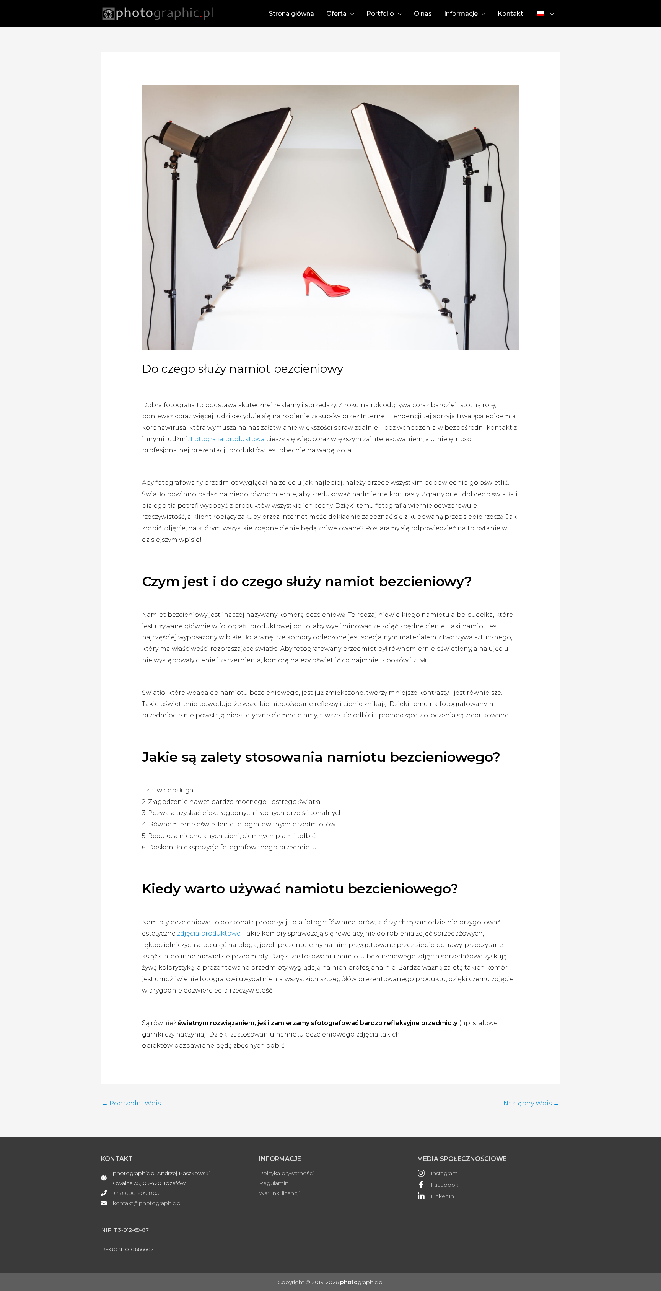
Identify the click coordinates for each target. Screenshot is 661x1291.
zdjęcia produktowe (209, 933)
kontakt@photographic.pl (147, 1203)
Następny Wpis (531, 1103)
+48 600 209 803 (136, 1193)
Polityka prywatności (286, 1173)
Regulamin (273, 1183)
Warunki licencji (279, 1193)
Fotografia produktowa (227, 439)
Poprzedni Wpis (131, 1103)
